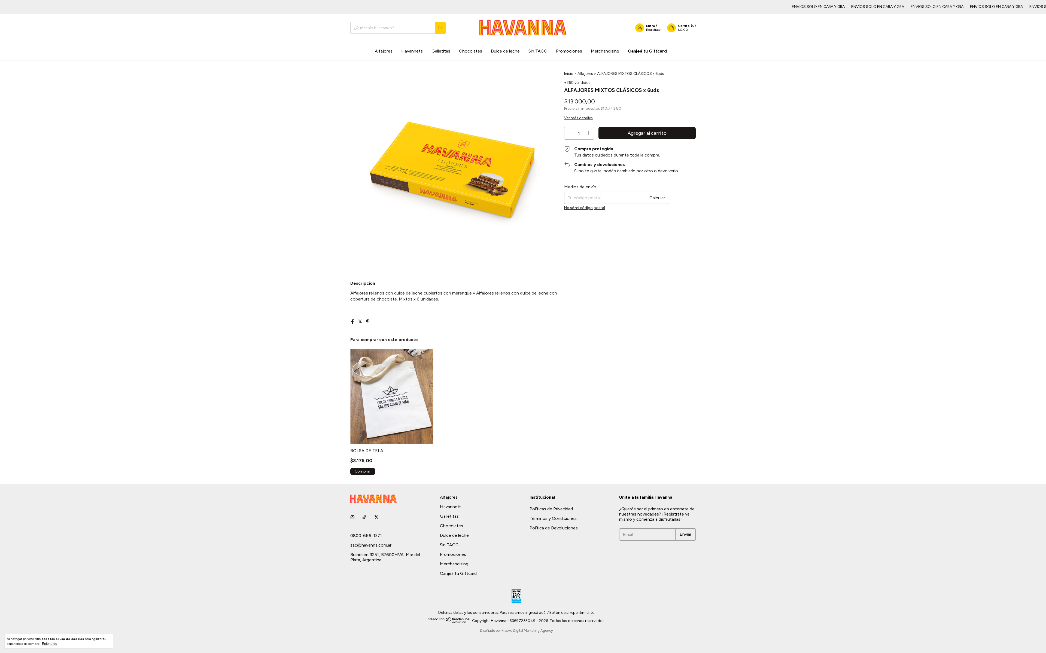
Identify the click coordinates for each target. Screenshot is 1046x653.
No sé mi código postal (584, 208)
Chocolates (470, 51)
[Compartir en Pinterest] (368, 321)
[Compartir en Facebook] (353, 321)
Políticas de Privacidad (551, 508)
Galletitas (440, 51)
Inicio (568, 73)
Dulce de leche (505, 51)
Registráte (653, 30)
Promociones (569, 51)
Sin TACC (537, 51)
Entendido (49, 644)
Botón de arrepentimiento (572, 612)
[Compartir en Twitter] (360, 321)
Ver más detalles (578, 118)
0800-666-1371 (366, 535)
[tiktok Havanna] (364, 517)
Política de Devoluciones (554, 528)
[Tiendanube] (449, 622)
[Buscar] (440, 28)
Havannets (412, 51)
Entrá (650, 26)
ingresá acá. (535, 612)
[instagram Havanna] (352, 517)
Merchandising (605, 51)
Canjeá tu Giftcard (647, 51)
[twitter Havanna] (376, 517)
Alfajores (384, 51)
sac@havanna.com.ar (370, 545)
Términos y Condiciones (553, 518)
